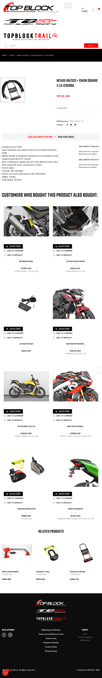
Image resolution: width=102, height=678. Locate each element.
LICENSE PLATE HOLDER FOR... (76, 509)
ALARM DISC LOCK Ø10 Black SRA (26, 509)
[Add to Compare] (35, 554)
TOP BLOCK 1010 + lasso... (43, 572)
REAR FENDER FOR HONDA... (26, 261)
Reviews (66, 137)
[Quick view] (35, 542)
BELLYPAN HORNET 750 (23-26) (26, 426)
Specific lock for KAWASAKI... (11, 572)
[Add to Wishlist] (35, 548)
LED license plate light (26, 344)
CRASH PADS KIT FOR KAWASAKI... (75, 344)
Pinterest (75, 124)
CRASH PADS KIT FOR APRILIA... (75, 426)
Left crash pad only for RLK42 (75, 261)
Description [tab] (40, 137)
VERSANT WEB (93, 670)
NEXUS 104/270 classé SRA (77, 572)
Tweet (71, 124)
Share (67, 124)
